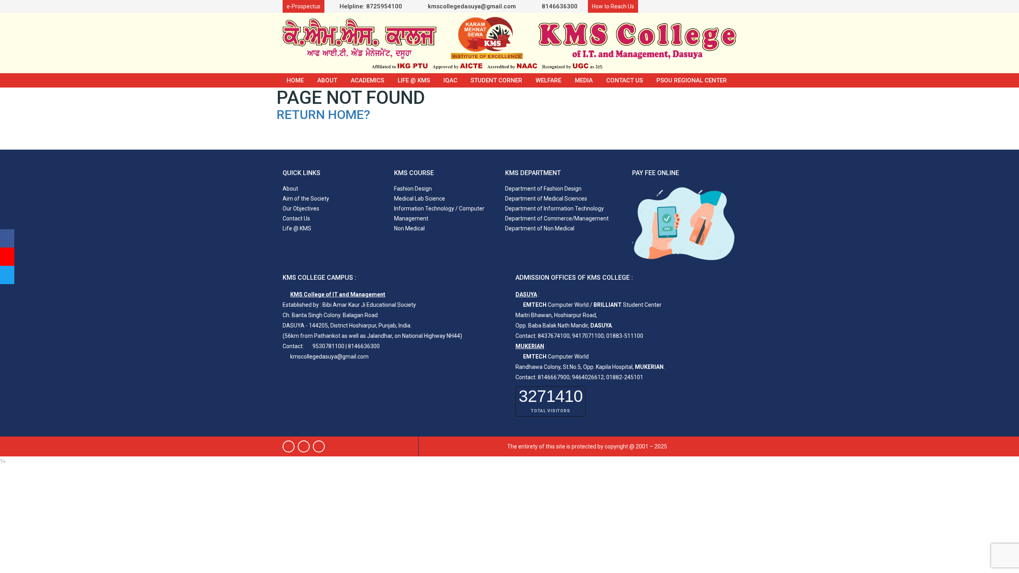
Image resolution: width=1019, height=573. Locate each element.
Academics (367, 80)
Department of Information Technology (554, 208)
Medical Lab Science (419, 198)
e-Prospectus (303, 6)
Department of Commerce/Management (557, 218)
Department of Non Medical (539, 228)
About (327, 80)
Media (584, 80)
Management (411, 218)
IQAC (450, 80)
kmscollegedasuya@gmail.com (471, 6)
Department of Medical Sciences (546, 198)
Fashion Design (413, 188)
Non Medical (409, 228)
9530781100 (328, 346)
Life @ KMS (414, 80)
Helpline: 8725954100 (371, 6)
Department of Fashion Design (543, 188)
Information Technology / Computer (439, 208)
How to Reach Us (613, 6)
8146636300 (559, 6)
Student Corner (496, 80)
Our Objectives (301, 208)
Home (295, 80)
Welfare (548, 80)
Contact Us (624, 80)
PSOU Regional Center (691, 80)
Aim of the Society (306, 198)
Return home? (323, 114)
